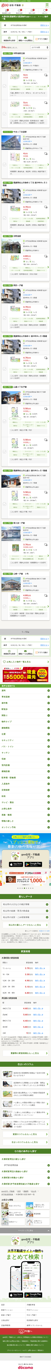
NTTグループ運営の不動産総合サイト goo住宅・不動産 (16, 1)
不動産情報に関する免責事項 (38, 1341)
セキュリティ (8, 740)
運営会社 (40, 1350)
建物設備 (6, 771)
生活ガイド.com (44, 931)
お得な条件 (7, 809)
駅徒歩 (5, 709)
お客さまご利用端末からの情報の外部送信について (32, 1337)
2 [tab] (20, 888)
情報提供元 (25, 1341)
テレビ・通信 (8, 802)
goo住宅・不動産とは (9, 1337)
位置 (4, 734)
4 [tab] (24, 888)
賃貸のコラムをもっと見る (25, 1134)
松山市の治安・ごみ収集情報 (16, 917)
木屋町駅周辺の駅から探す (14, 1159)
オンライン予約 (9, 827)
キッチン (6, 753)
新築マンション (7, 1310)
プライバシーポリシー (13, 1350)
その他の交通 (26, 62)
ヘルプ (24, 1350)
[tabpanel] (25, 878)
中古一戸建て (32, 1315)
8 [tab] (33, 888)
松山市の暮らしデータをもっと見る (25, 925)
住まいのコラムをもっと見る (25, 1142)
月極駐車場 (31, 1305)
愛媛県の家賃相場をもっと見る (25, 1053)
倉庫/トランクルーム (34, 1325)
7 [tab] (30, 888)
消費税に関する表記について (34, 1345)
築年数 (5, 703)
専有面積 (6, 697)
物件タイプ (7, 721)
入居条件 (6, 784)
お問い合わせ (32, 1350)
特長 (4, 796)
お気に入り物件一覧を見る (19, 662)
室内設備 (6, 765)
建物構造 (6, 728)
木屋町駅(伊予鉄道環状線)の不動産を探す (21, 1184)
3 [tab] (22, 888)
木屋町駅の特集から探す (13, 1177)
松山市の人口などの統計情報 (16, 904)
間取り (5, 715)
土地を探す (5, 1320)
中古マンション (32, 1310)
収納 (4, 759)
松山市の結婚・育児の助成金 (16, 911)
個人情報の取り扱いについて (15, 1345)
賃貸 (3, 1305)
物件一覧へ (39, 968)
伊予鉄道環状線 (11, 1165)
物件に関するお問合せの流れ (11, 1341)
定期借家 (6, 790)
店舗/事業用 (5, 1325)
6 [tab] (28, 888)
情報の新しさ (8, 821)
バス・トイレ (8, 746)
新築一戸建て (6, 1315)
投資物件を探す (32, 1320)
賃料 (4, 690)
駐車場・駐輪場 (9, 777)
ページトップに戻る (25, 1230)
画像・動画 (7, 815)
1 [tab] (18, 888)
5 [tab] (26, 888)
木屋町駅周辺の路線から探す (15, 1171)
